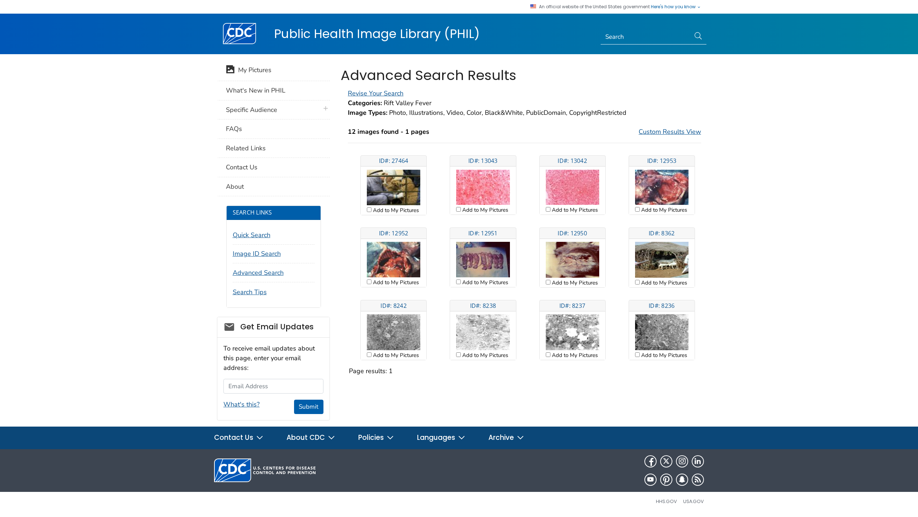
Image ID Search (257, 253)
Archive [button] (502, 437)
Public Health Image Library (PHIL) (377, 34)
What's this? (241, 404)
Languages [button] (437, 437)
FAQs (234, 128)
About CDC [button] (307, 437)
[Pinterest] (666, 480)
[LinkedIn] (698, 461)
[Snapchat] (682, 480)
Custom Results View (670, 131)
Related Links (246, 148)
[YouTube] (650, 480)
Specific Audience (251, 109)
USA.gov (693, 501)
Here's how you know (674, 6)
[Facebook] (650, 461)
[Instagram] (682, 461)
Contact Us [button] (234, 437)
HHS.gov (666, 501)
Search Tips (250, 292)
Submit (308, 407)
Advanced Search (258, 272)
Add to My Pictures (395, 210)
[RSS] (698, 480)
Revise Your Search (375, 93)
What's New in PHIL (255, 90)
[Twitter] (666, 461)
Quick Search (251, 235)
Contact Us (241, 167)
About (235, 186)
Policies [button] (371, 437)
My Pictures (253, 70)
